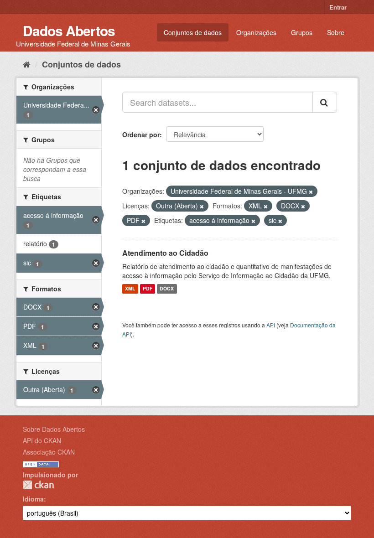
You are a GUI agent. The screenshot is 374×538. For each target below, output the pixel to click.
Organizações (256, 32)
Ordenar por (141, 134)
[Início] (27, 64)
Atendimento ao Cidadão (165, 253)
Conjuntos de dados (193, 32)
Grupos (301, 32)
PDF (147, 288)
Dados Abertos (69, 30)
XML (130, 288)
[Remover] (311, 191)
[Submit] (324, 102)
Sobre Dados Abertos (54, 429)
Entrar (338, 7)
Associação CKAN (49, 451)
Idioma (33, 498)
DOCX (167, 288)
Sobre (335, 32)
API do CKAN (42, 440)
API (270, 325)
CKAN (38, 485)
